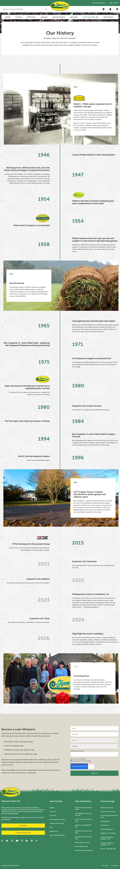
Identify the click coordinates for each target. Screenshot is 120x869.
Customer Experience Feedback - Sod (107, 838)
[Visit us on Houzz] (27, 841)
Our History (23, 825)
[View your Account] (110, 9)
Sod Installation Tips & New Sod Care (83, 814)
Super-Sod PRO (113, 3)
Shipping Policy (105, 821)
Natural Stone (54, 831)
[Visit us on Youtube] (17, 841)
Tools (51, 827)
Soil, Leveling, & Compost (57, 819)
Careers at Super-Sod (23, 833)
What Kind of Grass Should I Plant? (83, 808)
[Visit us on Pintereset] (22, 841)
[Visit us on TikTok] (37, 841)
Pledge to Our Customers (108, 833)
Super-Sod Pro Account (107, 811)
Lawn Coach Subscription (57, 835)
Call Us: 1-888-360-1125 (108, 848)
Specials (52, 807)
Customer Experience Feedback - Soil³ (107, 844)
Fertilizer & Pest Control (57, 823)
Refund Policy (104, 825)
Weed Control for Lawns (82, 842)
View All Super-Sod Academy (84, 850)
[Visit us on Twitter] (7, 841)
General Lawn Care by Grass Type (83, 837)
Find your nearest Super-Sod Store (109, 816)
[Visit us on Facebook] (2, 841)
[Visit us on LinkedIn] (32, 841)
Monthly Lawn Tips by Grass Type (83, 832)
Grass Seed (53, 815)
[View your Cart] (117, 9)
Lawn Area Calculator (98, 3)
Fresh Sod (53, 811)
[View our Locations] (103, 9)
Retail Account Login (106, 807)
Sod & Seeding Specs (106, 829)
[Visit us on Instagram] (12, 841)
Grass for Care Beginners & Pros (83, 826)
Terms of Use (105, 865)
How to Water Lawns (81, 846)
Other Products (108, 17)
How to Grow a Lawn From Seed (83, 820)
